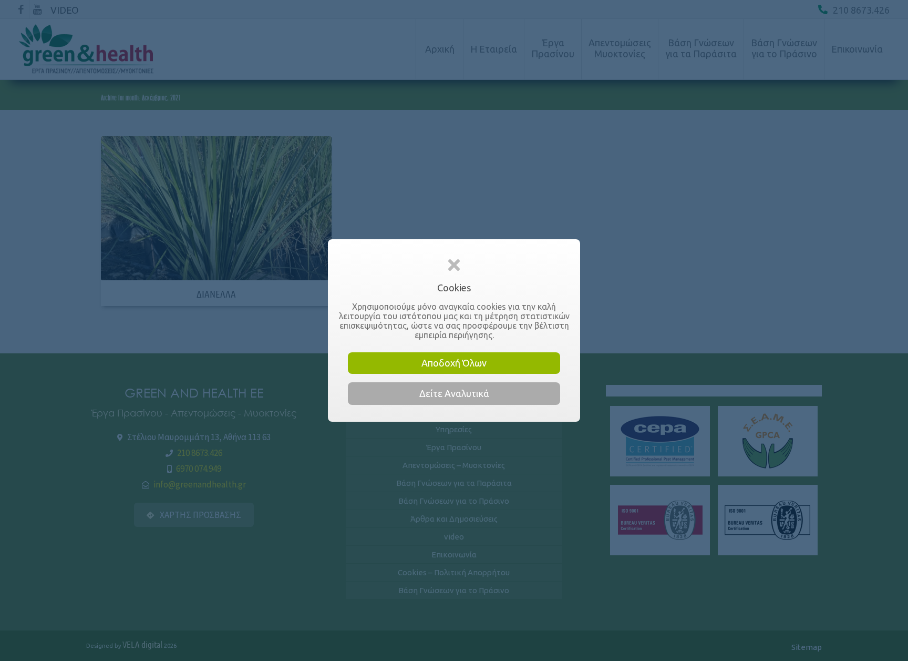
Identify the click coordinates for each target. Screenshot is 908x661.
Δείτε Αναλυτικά (454, 393)
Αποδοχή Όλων (454, 363)
